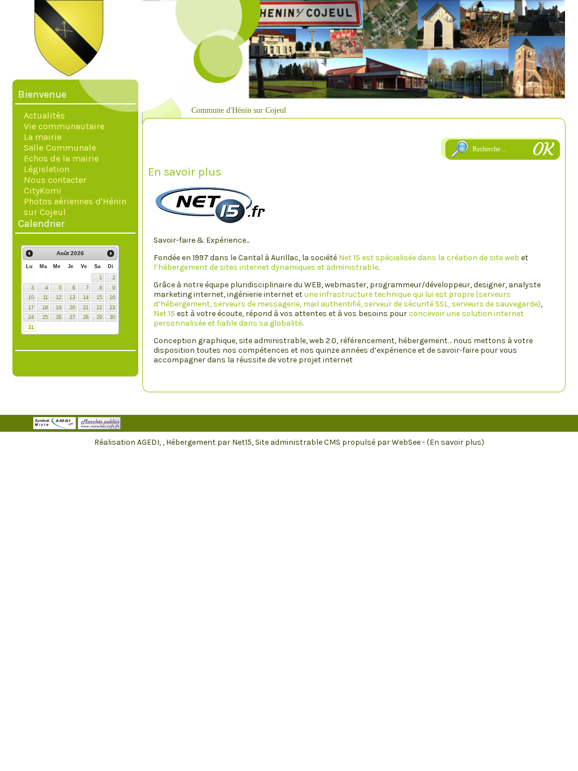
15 (99, 297)
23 (112, 307)
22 (99, 307)
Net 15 (164, 313)
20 (72, 307)
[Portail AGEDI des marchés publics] (99, 427)
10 (31, 297)
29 (99, 317)
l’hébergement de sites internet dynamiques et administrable (266, 267)
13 (72, 297)
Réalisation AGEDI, (128, 442)
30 (112, 317)
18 (45, 307)
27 (72, 317)
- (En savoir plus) (453, 442)
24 (31, 317)
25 (45, 317)
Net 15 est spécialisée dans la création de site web (429, 257)
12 (59, 297)
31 (31, 327)
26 (59, 317)
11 (45, 297)
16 (112, 297)
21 (86, 307)
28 (86, 317)
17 (31, 307)
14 (86, 297)
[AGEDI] (54, 427)
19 (59, 307)
